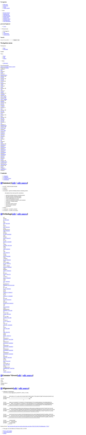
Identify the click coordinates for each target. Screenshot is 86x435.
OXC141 (3, 135)
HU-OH (2, 111)
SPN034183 (3, 149)
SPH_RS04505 (6, 230)
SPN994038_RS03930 (8, 350)
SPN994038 (3, 152)
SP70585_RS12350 (7, 245)
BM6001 (2, 101)
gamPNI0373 (3, 169)
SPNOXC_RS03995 (7, 325)
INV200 (2, 120)
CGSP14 (2, 106)
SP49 (2, 142)
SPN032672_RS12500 (8, 339)
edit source (22, 183)
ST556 (2, 159)
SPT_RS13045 (6, 364)
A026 (2, 87)
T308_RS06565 (6, 249)
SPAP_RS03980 (6, 256)
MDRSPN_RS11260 (7, 310)
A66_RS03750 (6, 252)
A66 (1, 89)
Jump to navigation (5, 66)
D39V (2, 72)
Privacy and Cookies (7, 430)
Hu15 (2, 113)
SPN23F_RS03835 (7, 267)
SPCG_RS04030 (7, 278)
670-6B (2, 80)
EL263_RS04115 (7, 263)
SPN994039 (3, 154)
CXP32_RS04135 (7, 372)
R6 (1, 140)
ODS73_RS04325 (7, 270)
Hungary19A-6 (4, 75)
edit (14, 183)
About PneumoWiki (7, 432)
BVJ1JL (2, 104)
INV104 (2, 118)
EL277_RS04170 (7, 321)
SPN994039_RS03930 (8, 353)
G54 (1, 108)
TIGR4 (7, 67)
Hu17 (2, 116)
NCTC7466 (3, 130)
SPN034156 (3, 147)
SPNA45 (2, 157)
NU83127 (3, 133)
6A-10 (2, 82)
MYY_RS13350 (6, 361)
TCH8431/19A (4, 161)
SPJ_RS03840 (6, 306)
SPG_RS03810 (6, 281)
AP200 (2, 92)
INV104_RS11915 (7, 299)
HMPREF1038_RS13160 (8, 285)
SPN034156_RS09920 (8, 343)
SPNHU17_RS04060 (7, 296)
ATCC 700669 (4, 99)
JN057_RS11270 (7, 274)
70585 (2, 84)
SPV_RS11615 (6, 227)
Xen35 (2, 166)
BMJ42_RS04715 (7, 335)
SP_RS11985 (6, 219)
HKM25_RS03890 (7, 241)
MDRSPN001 (4, 125)
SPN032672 (3, 145)
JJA (1, 123)
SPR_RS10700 (6, 332)
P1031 (2, 137)
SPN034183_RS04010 (8, 346)
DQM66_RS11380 (7, 317)
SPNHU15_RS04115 (7, 292)
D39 (1, 70)
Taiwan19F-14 (4, 164)
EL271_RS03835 (7, 288)
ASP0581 (3, 94)
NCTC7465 (3, 128)
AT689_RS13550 (7, 314)
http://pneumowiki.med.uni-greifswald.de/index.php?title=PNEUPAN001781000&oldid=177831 (28, 426)
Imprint (4, 433)
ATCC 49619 (3, 96)
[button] (1, 10)
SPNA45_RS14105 (7, 357)
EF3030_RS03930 (7, 234)
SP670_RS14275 (7, 238)
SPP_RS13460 (6, 328)
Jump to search (12, 66)
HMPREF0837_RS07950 (8, 368)
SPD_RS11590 (6, 223)
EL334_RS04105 (7, 260)
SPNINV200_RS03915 (8, 303)
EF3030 (2, 77)
